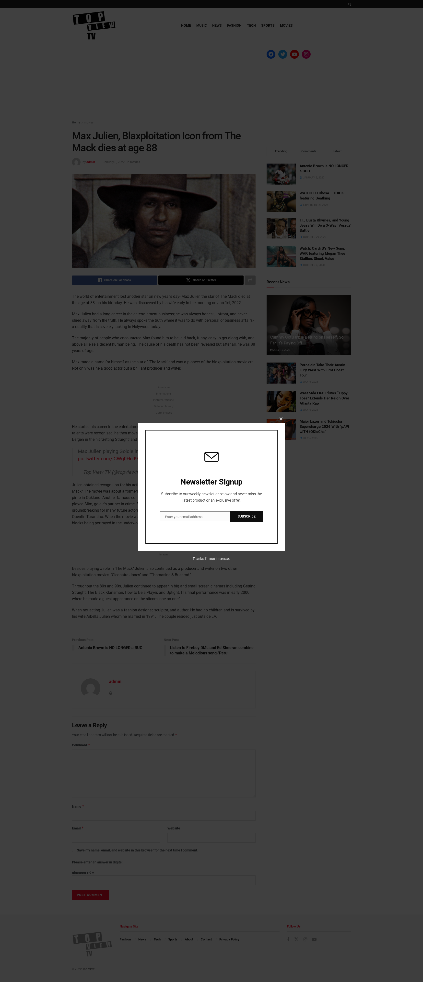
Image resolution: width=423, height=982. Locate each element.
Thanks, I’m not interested (211, 559)
